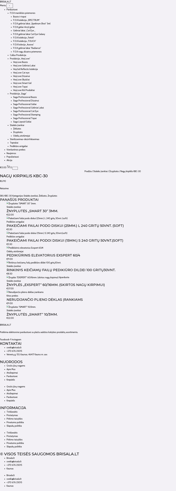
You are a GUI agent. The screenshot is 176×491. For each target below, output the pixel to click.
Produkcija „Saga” (18, 93)
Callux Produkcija (18, 55)
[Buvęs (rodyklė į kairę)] (4, 245)
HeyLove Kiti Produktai (24, 90)
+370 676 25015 (14, 465)
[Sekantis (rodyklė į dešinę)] (171, 245)
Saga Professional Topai (25, 118)
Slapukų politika (14, 426)
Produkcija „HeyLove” (20, 58)
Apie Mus (11, 369)
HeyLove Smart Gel (22, 83)
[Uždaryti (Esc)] (173, 3)
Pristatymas (12, 415)
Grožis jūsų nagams (16, 365)
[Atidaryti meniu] (15, 168)
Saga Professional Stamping (26, 114)
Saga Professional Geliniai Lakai (28, 107)
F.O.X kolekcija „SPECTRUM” (26, 20)
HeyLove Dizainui (21, 76)
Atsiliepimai (12, 372)
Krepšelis (11, 379)
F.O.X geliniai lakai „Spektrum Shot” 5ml (31, 23)
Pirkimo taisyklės (15, 418)
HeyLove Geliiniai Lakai (24, 65)
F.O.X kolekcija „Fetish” (23, 37)
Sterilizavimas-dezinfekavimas (24, 139)
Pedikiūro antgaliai (19, 146)
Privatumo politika (15, 422)
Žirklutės (17, 128)
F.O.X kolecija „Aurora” (23, 44)
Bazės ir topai (19, 16)
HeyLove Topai (20, 86)
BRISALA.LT (5, 325)
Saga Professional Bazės (25, 97)
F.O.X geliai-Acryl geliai (24, 27)
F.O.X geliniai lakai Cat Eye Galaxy (29, 34)
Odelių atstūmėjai (21, 135)
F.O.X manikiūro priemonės (22, 13)
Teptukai (14, 142)
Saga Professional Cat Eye (25, 111)
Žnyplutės (18, 132)
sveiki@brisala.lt (14, 461)
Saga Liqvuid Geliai (22, 121)
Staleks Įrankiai (17, 125)
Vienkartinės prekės (16, 149)
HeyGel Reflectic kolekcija (25, 69)
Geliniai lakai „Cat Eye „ (24, 30)
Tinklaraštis (12, 411)
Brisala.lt (11, 458)
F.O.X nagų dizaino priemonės (27, 51)
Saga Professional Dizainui (26, 100)
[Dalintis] (167, 3)
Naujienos (11, 153)
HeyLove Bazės (20, 62)
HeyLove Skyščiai (21, 79)
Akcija (9, 160)
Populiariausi (13, 156)
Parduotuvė (12, 9)
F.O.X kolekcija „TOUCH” (24, 41)
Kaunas (10, 468)
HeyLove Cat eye (21, 72)
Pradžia (88, 171)
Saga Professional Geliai (24, 104)
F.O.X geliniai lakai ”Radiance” (27, 48)
